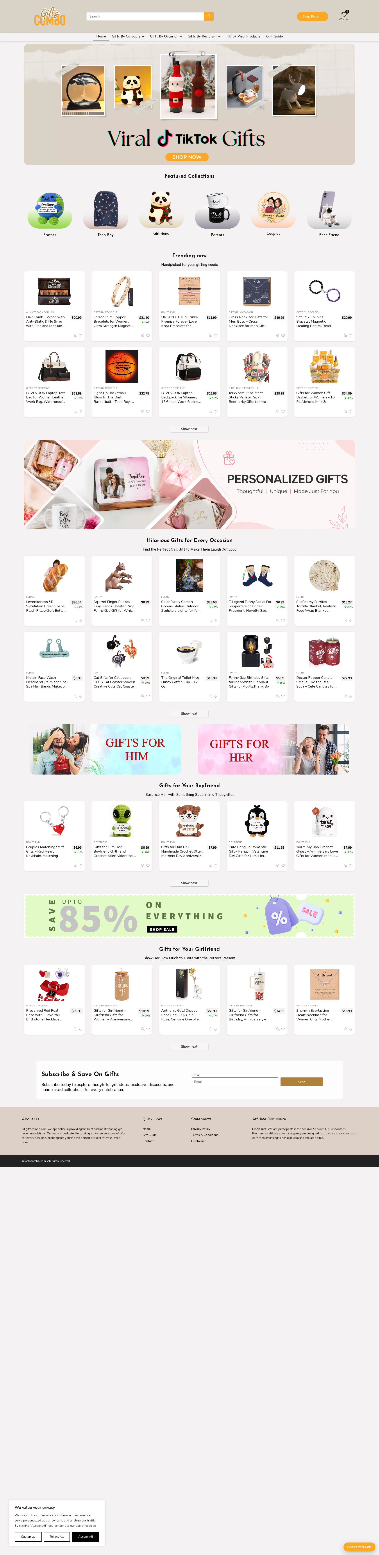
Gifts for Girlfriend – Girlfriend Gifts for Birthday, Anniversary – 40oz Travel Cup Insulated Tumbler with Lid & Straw (247, 1021)
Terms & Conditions (204, 1135)
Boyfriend (168, 312)
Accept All (85, 1537)
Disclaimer (198, 1141)
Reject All (57, 1537)
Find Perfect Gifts (359, 1547)
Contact (148, 1141)
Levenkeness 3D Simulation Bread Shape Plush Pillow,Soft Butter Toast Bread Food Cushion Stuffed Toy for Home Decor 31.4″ (45, 612)
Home (101, 36)
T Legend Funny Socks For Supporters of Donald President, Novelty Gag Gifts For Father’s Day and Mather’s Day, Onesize (250, 610)
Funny (30, 597)
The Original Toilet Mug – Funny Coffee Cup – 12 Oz (181, 682)
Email (196, 1075)
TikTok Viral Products (243, 36)
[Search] (209, 16)
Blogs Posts (312, 16)
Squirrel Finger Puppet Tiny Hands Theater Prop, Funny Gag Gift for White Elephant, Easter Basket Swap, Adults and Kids (114, 610)
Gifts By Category (126, 36)
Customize (28, 1537)
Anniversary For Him (40, 312)
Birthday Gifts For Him (244, 388)
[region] (57, 1523)
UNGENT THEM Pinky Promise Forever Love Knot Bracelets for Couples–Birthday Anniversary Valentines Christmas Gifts (180, 328)
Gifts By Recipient (202, 36)
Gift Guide (274, 36)
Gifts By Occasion (164, 36)
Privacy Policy (200, 1129)
